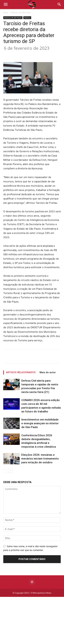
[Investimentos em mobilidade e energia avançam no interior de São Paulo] (11, 423)
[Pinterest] (32, 54)
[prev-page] (5, 471)
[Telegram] (54, 54)
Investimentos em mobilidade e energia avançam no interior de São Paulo (40, 423)
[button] (59, 4)
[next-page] (11, 471)
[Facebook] (17, 54)
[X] (24, 54)
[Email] (47, 54)
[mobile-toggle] (5, 4)
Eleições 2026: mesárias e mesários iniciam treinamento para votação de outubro (40, 458)
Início (5, 12)
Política (27, 17)
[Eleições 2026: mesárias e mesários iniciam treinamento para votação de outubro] (11, 458)
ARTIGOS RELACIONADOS (21, 372)
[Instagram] (32, 582)
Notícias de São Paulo (21, 12)
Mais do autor (48, 372)
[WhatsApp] (39, 54)
